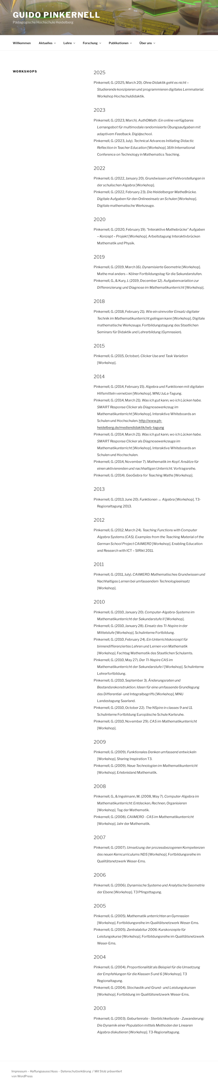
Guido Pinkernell (56, 15)
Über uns (145, 43)
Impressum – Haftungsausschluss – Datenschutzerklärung (51, 1071)
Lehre (67, 43)
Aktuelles (45, 43)
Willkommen (22, 43)
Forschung (90, 43)
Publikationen (118, 43)
